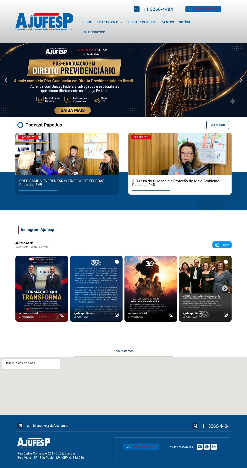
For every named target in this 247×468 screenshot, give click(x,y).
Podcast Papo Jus (142, 22)
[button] (123, 80)
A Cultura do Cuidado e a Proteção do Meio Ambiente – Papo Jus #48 (177, 183)
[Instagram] (214, 447)
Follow (225, 244)
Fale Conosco (94, 32)
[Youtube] (200, 447)
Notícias (185, 22)
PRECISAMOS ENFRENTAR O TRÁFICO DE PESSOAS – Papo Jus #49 (63, 183)
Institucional (108, 22)
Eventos (167, 22)
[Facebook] (207, 447)
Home (87, 22)
